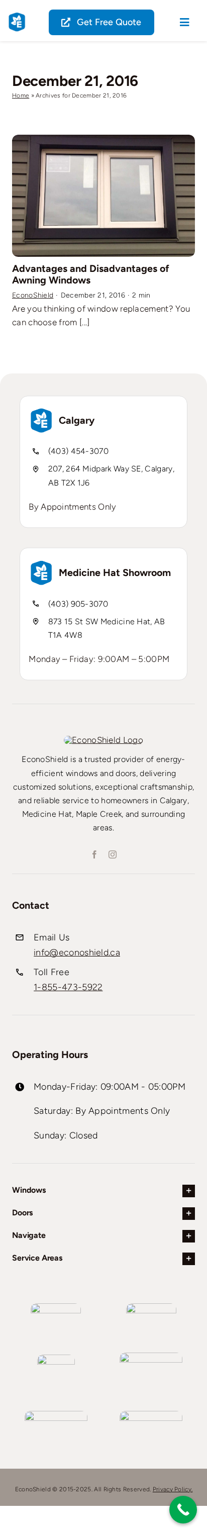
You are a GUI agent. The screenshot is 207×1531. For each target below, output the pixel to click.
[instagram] (113, 854)
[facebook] (94, 854)
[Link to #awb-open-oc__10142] (184, 22)
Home (20, 95)
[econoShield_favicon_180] (17, 16)
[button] (103, 1191)
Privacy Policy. (173, 1489)
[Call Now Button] (183, 1509)
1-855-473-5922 (68, 987)
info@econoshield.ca (77, 952)
